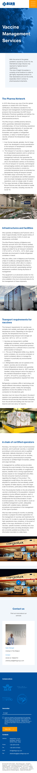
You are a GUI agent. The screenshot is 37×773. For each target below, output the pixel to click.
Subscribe (7, 729)
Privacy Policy (24, 767)
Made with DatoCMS (25, 770)
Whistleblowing (24, 769)
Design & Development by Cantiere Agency (17, 769)
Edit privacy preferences (13, 769)
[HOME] (8, 4)
